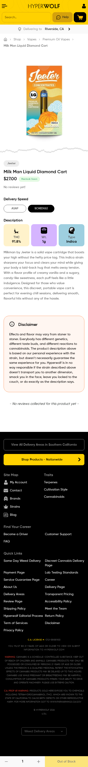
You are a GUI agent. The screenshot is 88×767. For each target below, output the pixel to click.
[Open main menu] (4, 6)
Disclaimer (52, 623)
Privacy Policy (13, 630)
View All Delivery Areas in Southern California (44, 444)
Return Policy (54, 615)
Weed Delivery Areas (39, 731)
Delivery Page (55, 587)
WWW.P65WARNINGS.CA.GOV (65, 702)
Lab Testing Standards (61, 572)
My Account (18, 482)
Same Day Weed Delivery (22, 560)
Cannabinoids (54, 496)
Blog (13, 514)
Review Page (13, 601)
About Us (10, 587)
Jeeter (11, 163)
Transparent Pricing (59, 594)
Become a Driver (16, 534)
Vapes (31, 39)
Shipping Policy (14, 608)
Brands (15, 498)
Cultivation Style (55, 489)
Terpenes (50, 482)
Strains (15, 506)
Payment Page (14, 572)
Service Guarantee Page (21, 579)
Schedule (41, 208)
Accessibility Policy (58, 601)
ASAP (15, 208)
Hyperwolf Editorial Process (23, 615)
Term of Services (16, 623)
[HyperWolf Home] (44, 6)
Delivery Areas (14, 594)
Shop (17, 39)
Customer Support (58, 534)
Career (50, 579)
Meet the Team (56, 608)
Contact (16, 490)
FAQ (7, 541)
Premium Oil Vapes (56, 39)
